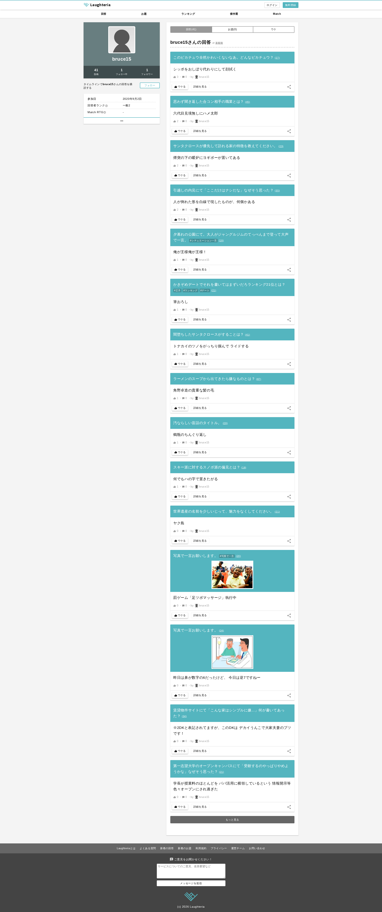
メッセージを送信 (191, 883)
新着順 (219, 43)
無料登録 (290, 5)
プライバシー (219, 848)
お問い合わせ (257, 848)
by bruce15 (200, 76)
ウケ (273, 29)
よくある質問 (148, 848)
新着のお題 (185, 848)
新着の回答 (167, 848)
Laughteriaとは (126, 848)
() (277, 57)
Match (277, 13)
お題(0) (232, 29)
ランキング (188, 13)
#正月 (177, 290)
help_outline (106, 105)
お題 (144, 13)
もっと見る (232, 819)
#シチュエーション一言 (203, 240)
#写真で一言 (227, 556)
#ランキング (190, 290)
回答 (103, 13)
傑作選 (234, 13)
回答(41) (191, 29)
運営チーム (238, 848)
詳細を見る (200, 86)
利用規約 (201, 848)
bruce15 (121, 59)
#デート (205, 290)
